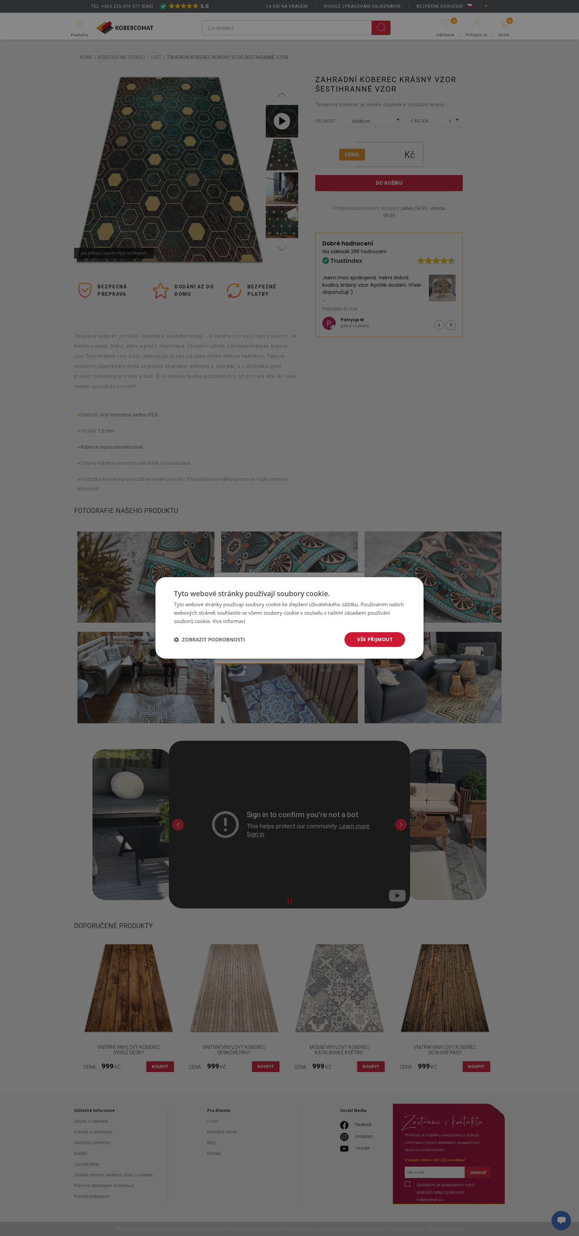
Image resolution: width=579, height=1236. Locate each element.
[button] (209, 639)
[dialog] (289, 618)
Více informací (228, 621)
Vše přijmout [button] (374, 639)
